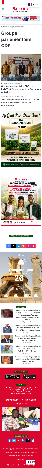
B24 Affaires (20, 459)
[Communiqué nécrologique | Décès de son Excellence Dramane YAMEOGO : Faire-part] (7, 339)
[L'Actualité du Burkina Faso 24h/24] (21, 9)
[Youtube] (19, 442)
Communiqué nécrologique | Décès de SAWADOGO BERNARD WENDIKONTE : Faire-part (28, 348)
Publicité (13, 390)
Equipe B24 (28, 390)
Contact (33, 388)
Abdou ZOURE (7, 96)
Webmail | (20, 390)
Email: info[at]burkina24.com (21, 394)
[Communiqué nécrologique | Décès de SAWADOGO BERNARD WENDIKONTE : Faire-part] (7, 349)
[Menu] (3, 10)
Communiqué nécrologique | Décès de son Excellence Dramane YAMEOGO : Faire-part (28, 338)
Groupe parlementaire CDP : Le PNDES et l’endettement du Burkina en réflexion (21, 89)
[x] (14, 442)
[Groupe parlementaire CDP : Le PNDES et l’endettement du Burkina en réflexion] (21, 67)
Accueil (5, 27)
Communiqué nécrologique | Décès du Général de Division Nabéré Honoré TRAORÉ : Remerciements (28, 327)
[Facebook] (9, 442)
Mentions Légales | (12, 388)
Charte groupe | (24, 388)
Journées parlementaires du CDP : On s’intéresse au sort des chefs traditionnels (20, 102)
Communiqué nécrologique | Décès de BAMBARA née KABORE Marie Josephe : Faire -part (28, 359)
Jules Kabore (7, 83)
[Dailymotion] (32, 442)
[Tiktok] (28, 442)
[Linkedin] (23, 442)
